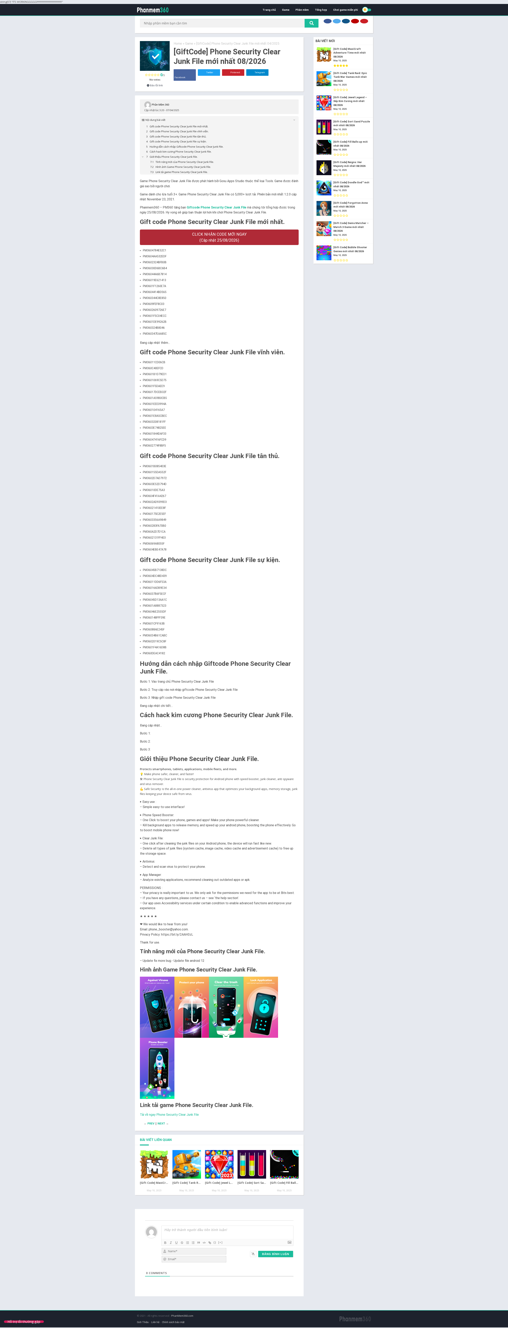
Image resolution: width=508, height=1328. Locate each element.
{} (215, 1242)
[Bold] (165, 1242)
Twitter (209, 72)
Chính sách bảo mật (173, 1322)
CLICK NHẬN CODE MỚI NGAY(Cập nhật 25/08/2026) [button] (219, 237)
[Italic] (171, 1242)
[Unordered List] (193, 1242)
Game (285, 9)
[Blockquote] (198, 1242)
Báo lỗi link (156, 85)
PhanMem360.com (182, 1315)
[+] (220, 1242)
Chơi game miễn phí (345, 9)
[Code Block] (204, 1242)
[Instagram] (346, 21)
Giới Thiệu (143, 1322)
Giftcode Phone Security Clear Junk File (216, 207)
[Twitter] (337, 21)
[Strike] (182, 1242)
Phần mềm (302, 9)
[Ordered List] (187, 1242)
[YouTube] (355, 21)
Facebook (180, 77)
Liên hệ (155, 1322)
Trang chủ (269, 9)
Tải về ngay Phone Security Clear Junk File (169, 1115)
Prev (150, 1123)
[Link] (210, 1242)
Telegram (259, 72)
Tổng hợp (321, 9)
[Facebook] (328, 21)
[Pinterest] (364, 21)
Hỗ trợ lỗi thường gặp (24, 1321)
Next (161, 1123)
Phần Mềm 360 (160, 104)
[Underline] (176, 1242)
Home (178, 43)
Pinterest (235, 72)
